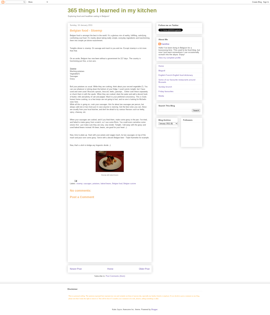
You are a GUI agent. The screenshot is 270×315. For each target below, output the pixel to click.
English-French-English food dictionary (175, 75)
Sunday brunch (165, 87)
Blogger (154, 309)
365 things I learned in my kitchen (112, 10)
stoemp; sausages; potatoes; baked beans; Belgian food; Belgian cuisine (106, 183)
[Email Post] (76, 181)
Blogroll (161, 70)
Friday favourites (165, 91)
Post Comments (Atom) (115, 276)
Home (110, 269)
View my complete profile (169, 58)
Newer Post (76, 269)
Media (161, 96)
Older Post (144, 269)
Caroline (165, 44)
